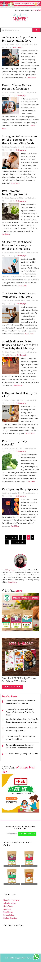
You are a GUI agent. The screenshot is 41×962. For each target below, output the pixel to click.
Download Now (12, 687)
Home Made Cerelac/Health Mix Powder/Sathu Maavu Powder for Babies (20, 712)
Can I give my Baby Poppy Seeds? (15, 192)
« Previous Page (11, 537)
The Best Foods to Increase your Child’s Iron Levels (19, 295)
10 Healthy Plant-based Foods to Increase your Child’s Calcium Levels (17, 245)
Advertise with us (9, 903)
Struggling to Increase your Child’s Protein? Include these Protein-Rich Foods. (19, 140)
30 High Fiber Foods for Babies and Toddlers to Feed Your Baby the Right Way (20, 345)
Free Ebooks (8, 912)
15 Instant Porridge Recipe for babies (22, 753)
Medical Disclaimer (10, 918)
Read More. (12, 582)
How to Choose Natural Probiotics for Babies (17, 87)
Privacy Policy (8, 915)
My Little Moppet (20, 17)
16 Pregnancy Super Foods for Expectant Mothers (19, 38)
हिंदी (39, 10)
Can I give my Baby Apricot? (20, 489)
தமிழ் (35, 10)
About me (7, 909)
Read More (32, 77)
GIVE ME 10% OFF (27, 834)
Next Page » (20, 542)
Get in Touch (8, 906)
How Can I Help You (11, 900)
